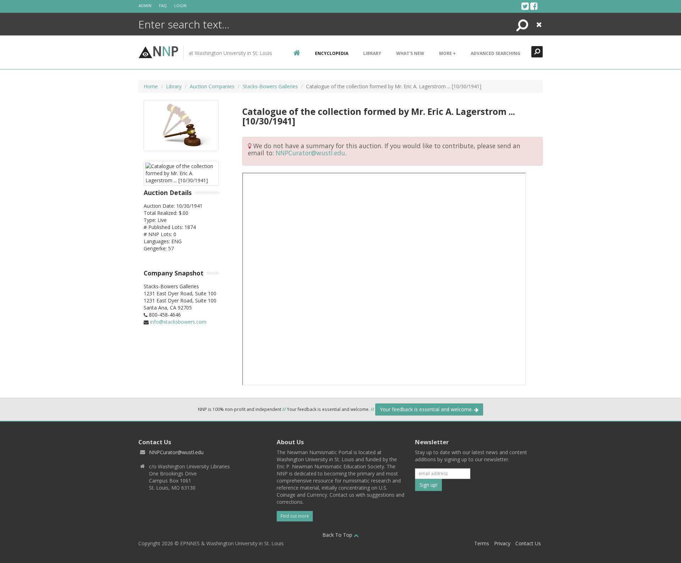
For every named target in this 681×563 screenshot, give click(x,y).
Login (180, 5)
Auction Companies (212, 86)
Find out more (295, 516)
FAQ (163, 5)
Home (151, 86)
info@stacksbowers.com (178, 321)
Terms (481, 543)
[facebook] (534, 6)
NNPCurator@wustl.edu (310, 153)
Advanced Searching (495, 53)
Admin (145, 5)
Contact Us (528, 543)
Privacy (502, 543)
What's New (410, 53)
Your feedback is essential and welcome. (427, 409)
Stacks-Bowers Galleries (270, 86)
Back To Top (338, 534)
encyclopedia (331, 53)
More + (447, 53)
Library (372, 53)
